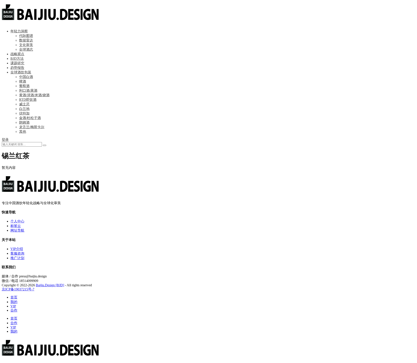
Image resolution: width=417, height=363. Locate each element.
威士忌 (24, 104)
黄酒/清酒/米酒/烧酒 (34, 95)
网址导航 (17, 230)
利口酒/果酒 (28, 90)
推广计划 (17, 258)
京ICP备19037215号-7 (18, 289)
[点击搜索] (44, 145)
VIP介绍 (16, 249)
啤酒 (22, 81)
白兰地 (24, 109)
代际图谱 (26, 36)
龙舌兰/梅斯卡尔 (31, 127)
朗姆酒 (24, 122)
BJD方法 (17, 58)
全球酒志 (26, 49)
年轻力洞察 (19, 31)
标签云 (15, 226)
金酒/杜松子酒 (30, 118)
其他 (22, 131)
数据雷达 (26, 40)
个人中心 (17, 221)
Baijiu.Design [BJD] (50, 285)
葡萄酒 (24, 86)
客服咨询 (17, 253)
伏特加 (24, 113)
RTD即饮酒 (27, 99)
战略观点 (17, 54)
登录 (5, 139)
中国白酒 (26, 77)
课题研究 (17, 63)
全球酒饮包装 (20, 72)
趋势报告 (17, 68)
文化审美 (26, 45)
